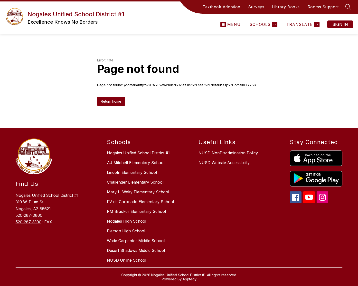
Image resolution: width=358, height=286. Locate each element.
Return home (111, 101)
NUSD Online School (126, 260)
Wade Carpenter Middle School (136, 240)
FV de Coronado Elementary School (140, 201)
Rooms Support (323, 6)
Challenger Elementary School (135, 182)
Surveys (256, 6)
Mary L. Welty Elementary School (138, 191)
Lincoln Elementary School (132, 172)
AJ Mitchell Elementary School (135, 162)
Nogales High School (126, 221)
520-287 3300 (28, 221)
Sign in (340, 24)
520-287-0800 (29, 215)
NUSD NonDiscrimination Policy (228, 152)
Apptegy (190, 279)
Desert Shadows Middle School (136, 250)
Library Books (286, 6)
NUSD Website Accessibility (224, 162)
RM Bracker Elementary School (136, 211)
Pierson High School (126, 230)
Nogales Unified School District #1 (138, 152)
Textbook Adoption (221, 6)
